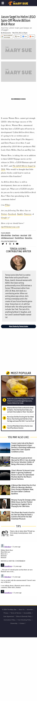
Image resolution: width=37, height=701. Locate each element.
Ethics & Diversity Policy (24, 616)
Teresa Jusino (7, 33)
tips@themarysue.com (10, 226)
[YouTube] (17, 245)
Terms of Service (15, 613)
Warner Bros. (28, 238)
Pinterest (27, 214)
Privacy (6, 613)
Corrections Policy (9, 620)
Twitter (4, 214)
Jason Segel (23, 235)
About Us (22, 609)
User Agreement (8, 616)
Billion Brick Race (6, 235)
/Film (7, 204)
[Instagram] (10, 245)
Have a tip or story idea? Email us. (22, 531)
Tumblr (20, 214)
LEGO (29, 235)
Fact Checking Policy (24, 620)
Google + (5, 217)
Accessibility (27, 613)
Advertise (30, 609)
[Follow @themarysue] (2, 245)
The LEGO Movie (19, 238)
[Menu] (3, 3)
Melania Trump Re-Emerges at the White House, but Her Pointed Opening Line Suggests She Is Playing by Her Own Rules (23, 503)
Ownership (13, 623)
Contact (22, 623)
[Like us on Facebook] (6, 245)
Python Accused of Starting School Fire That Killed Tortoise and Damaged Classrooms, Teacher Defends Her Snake (20, 401)
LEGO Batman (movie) (7, 238)
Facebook (12, 214)
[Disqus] (18, 568)
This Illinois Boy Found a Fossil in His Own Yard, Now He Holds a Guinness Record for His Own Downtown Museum (23, 515)
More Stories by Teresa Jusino (18, 326)
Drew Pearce (15, 235)
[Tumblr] (13, 245)
